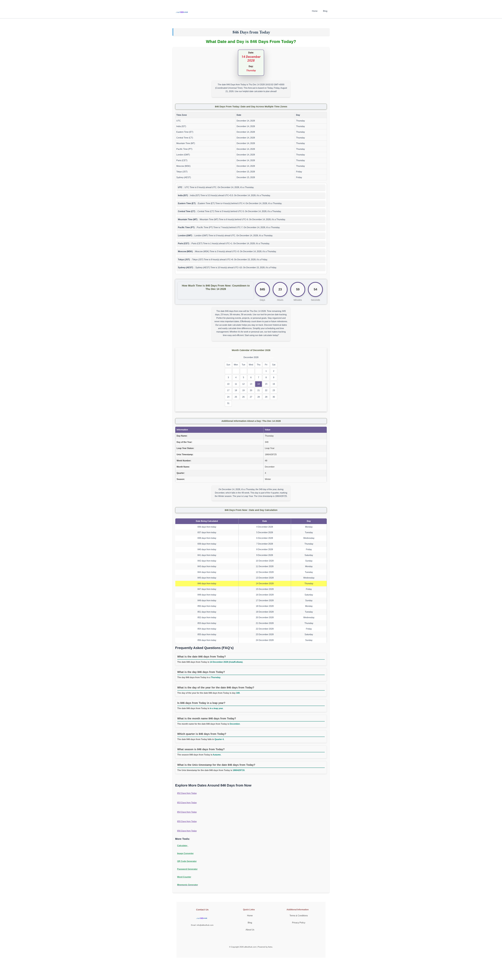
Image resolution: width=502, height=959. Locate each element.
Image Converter (185, 853)
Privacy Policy (298, 923)
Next (271, 357)
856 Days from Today (187, 831)
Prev (231, 357)
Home (315, 11)
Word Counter (184, 877)
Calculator (182, 845)
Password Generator (187, 869)
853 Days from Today (187, 803)
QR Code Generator (187, 861)
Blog (325, 11)
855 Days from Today (187, 821)
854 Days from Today (187, 812)
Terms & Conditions (299, 915)
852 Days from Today (187, 793)
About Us (250, 930)
